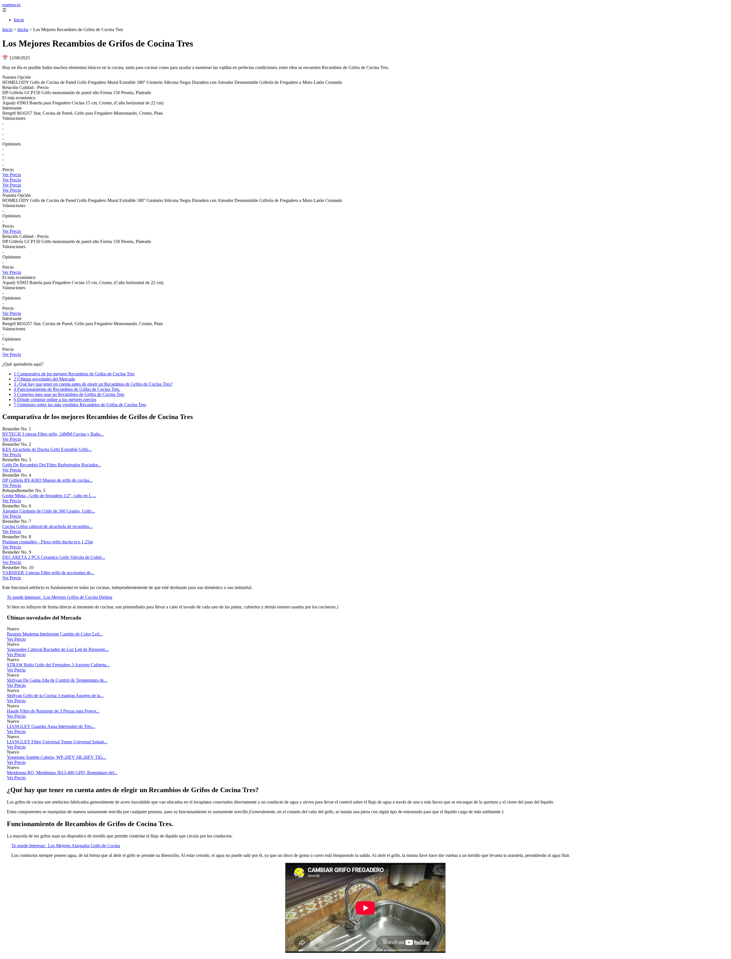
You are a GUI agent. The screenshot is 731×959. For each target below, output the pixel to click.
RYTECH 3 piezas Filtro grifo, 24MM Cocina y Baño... (53, 434)
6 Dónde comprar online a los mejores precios (55, 399)
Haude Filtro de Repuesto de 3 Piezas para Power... (53, 711)
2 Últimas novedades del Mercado (44, 379)
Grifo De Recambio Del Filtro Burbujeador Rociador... (51, 464)
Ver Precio (11, 174)
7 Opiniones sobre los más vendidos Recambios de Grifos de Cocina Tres (80, 404)
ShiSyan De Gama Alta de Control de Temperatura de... (57, 680)
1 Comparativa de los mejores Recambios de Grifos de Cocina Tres (74, 373)
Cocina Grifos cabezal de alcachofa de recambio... (47, 526)
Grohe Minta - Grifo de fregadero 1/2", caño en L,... (49, 495)
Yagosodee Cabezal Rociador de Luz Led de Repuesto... (58, 649)
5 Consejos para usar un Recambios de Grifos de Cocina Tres (69, 394)
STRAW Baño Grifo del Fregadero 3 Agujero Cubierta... (58, 664)
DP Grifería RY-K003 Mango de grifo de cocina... (47, 480)
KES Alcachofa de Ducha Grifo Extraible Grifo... (47, 449)
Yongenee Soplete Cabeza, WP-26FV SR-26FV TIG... (56, 757)
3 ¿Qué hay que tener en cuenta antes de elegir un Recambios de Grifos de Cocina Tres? (93, 384)
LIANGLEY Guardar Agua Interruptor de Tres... (51, 726)
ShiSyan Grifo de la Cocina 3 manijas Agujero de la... (55, 695)
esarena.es (11, 4)
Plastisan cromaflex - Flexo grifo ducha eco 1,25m (47, 541)
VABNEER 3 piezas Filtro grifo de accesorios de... (48, 572)
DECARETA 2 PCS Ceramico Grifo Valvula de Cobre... (53, 557)
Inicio (19, 19)
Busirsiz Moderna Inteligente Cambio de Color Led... (55, 634)
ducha (22, 29)
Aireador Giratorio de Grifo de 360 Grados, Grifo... (48, 511)
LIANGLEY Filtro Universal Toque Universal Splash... (57, 741)
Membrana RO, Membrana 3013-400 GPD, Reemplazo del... (62, 772)
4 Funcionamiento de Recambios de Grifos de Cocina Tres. (67, 389)
